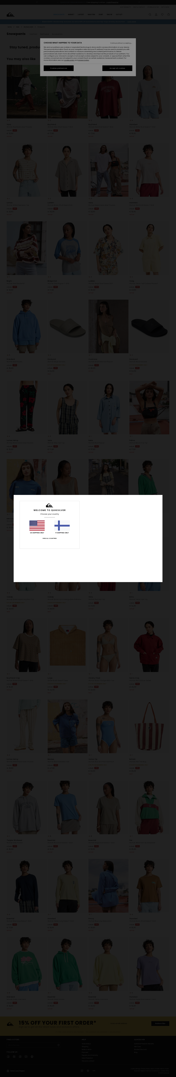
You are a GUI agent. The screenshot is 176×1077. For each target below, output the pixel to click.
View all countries (50, 538)
